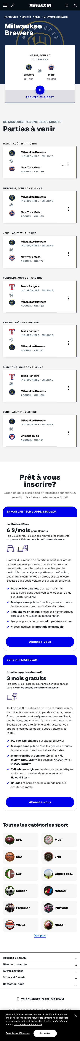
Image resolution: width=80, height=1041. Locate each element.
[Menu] (5, 5)
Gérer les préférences (18, 1033)
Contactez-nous (13, 984)
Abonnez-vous (40, 642)
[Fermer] (75, 1016)
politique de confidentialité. (28, 1024)
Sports (26, 17)
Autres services (13, 971)
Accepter (45, 1033)
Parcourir (11, 17)
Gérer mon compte (15, 964)
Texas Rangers (30, 286)
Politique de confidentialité (55, 1009)
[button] (68, 164)
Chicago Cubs (30, 436)
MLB (37, 17)
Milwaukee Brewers (33, 152)
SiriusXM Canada (14, 977)
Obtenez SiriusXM (15, 957)
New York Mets (30, 167)
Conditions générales (21, 1009)
